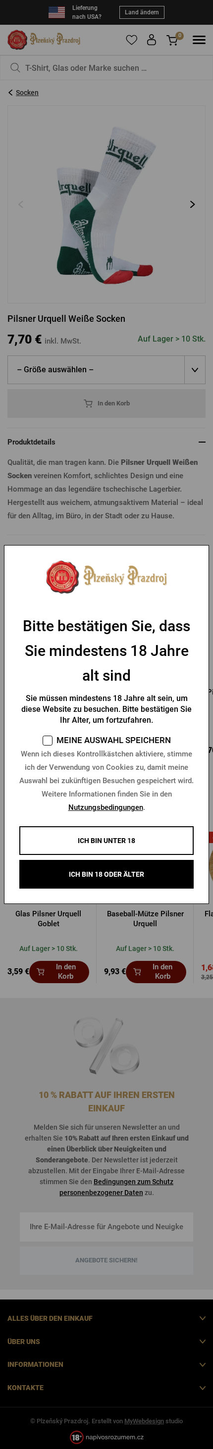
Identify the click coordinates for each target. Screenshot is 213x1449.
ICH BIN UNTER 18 (106, 841)
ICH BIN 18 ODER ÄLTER (106, 874)
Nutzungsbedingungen (105, 807)
